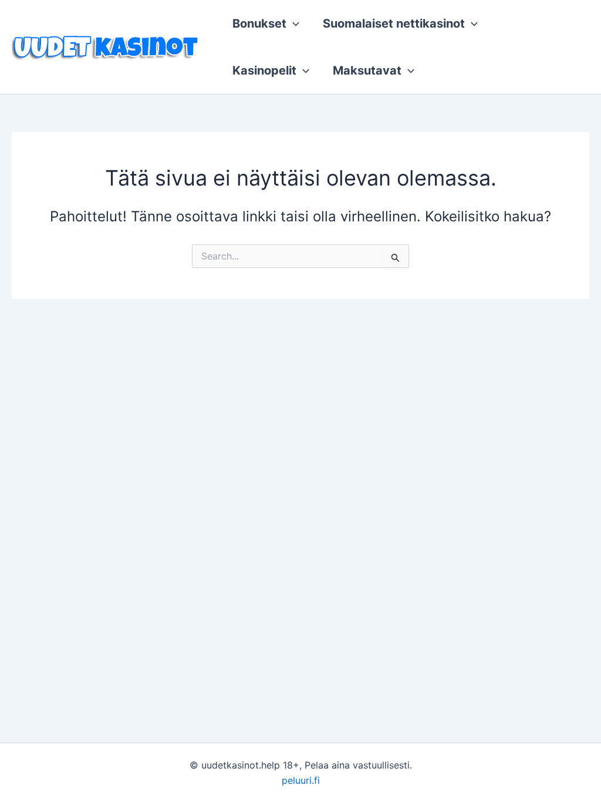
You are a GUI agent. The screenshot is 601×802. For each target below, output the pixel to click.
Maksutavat (367, 70)
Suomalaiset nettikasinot (394, 23)
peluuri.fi (301, 780)
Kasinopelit (264, 70)
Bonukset (259, 23)
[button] (292, 23)
